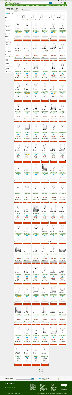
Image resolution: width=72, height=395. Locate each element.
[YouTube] (8, 387)
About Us (52, 384)
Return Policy (53, 390)
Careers (52, 386)
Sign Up (32, 378)
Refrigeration (16, 5)
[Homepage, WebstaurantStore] (12, 3)
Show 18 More (9, 34)
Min (5, 54)
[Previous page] (38, 369)
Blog (41, 384)
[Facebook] (10, 387)
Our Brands (52, 385)
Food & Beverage (27, 5)
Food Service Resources (43, 388)
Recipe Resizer (32, 388)
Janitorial (54, 5)
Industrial (58, 5)
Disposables (37, 5)
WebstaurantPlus (32, 384)
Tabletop (33, 5)
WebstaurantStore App (33, 386)
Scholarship (52, 388)
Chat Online (63, 388)
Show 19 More (9, 51)
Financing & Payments (54, 387)
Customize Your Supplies (33, 387)
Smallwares (21, 5)
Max (10, 54)
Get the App (12, 0)
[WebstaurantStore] (15, 383)
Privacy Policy (43, 393)
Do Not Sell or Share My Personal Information (61, 393)
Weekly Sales (42, 386)
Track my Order (64, 386)
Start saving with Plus (44, 379)
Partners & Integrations (33, 389)
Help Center (7, 0)
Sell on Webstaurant (53, 389)
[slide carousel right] (64, 17)
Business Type (64, 5)
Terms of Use (47, 393)
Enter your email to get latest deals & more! (9, 379)
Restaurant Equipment (9, 5)
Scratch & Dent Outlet (43, 385)
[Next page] (42, 369)
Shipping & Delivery (64, 389)
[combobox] (35, 3)
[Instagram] (5, 387)
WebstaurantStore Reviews (43, 389)
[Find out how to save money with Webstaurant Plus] (16, 32)
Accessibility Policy (52, 393)
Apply (9, 56)
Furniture (42, 5)
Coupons (41, 387)
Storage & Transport (48, 5)
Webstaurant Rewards (33, 385)
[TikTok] (12, 387)
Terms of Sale (39, 393)
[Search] (12, 72)
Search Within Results (9, 71)
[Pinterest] (14, 387)
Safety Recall (42, 390)
